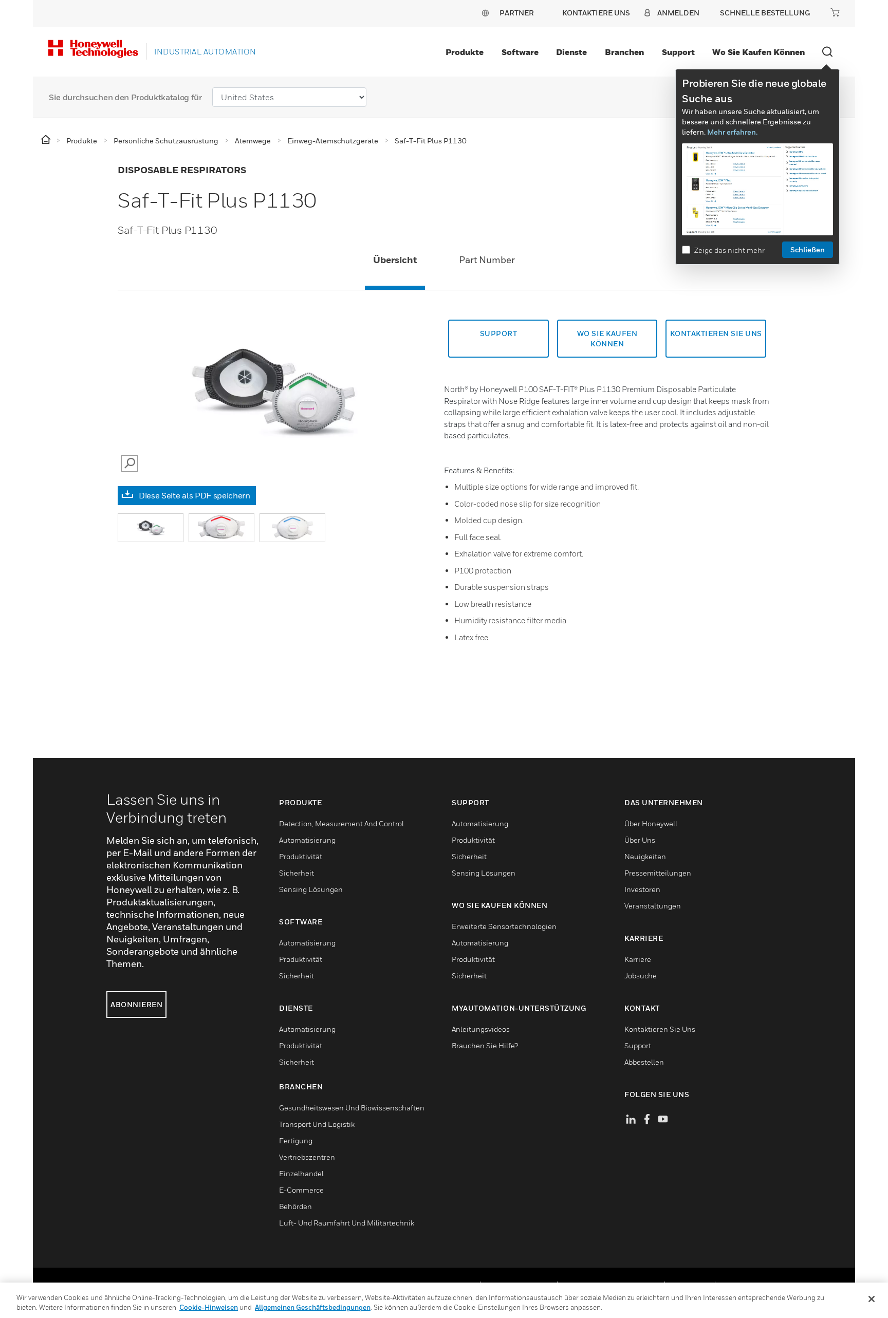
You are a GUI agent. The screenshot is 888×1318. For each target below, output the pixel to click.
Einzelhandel (301, 1173)
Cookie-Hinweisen (208, 1307)
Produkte (465, 52)
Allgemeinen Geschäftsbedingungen (313, 1307)
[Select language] (485, 12)
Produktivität (300, 856)
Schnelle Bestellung (765, 12)
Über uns (639, 840)
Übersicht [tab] (395, 259)
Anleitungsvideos (481, 1029)
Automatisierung (307, 840)
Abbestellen (644, 1061)
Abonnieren (136, 1004)
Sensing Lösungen (311, 889)
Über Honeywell (650, 823)
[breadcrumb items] (46, 140)
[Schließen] (871, 1299)
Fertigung (295, 1140)
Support (678, 52)
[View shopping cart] (835, 12)
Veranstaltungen (652, 905)
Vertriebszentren (307, 1157)
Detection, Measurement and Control (341, 823)
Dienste (571, 52)
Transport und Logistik (317, 1124)
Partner (516, 12)
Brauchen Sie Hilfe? (485, 1045)
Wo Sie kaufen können (758, 52)
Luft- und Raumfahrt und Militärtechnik (346, 1222)
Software (520, 52)
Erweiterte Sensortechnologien (504, 926)
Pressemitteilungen (657, 872)
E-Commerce (301, 1189)
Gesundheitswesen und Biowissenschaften (351, 1107)
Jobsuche (640, 975)
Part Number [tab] (487, 259)
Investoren (642, 889)
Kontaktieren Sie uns (659, 1029)
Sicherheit (296, 872)
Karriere (637, 959)
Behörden (295, 1206)
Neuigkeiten (645, 856)
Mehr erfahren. (732, 131)
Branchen (624, 52)
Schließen (807, 249)
